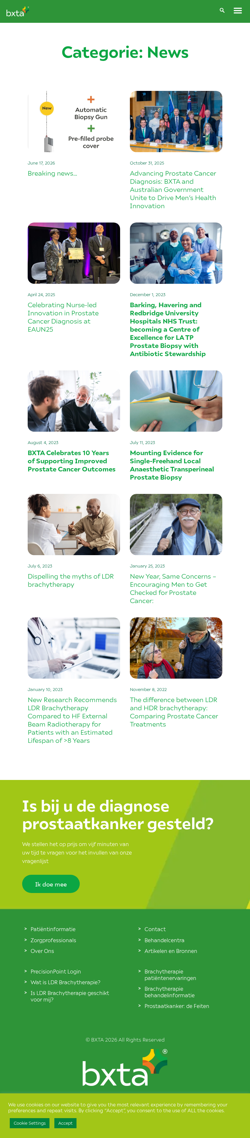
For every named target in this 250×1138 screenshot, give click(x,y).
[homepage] (125, 1083)
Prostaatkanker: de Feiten (177, 1005)
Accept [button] (65, 1123)
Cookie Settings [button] (30, 1123)
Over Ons (42, 950)
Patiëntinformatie (53, 929)
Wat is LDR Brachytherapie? (65, 982)
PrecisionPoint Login (56, 971)
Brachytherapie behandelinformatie (170, 991)
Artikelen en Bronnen (171, 950)
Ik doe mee (51, 884)
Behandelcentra (165, 940)
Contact (155, 929)
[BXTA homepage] (18, 14)
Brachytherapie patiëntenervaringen (170, 974)
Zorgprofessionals (53, 940)
